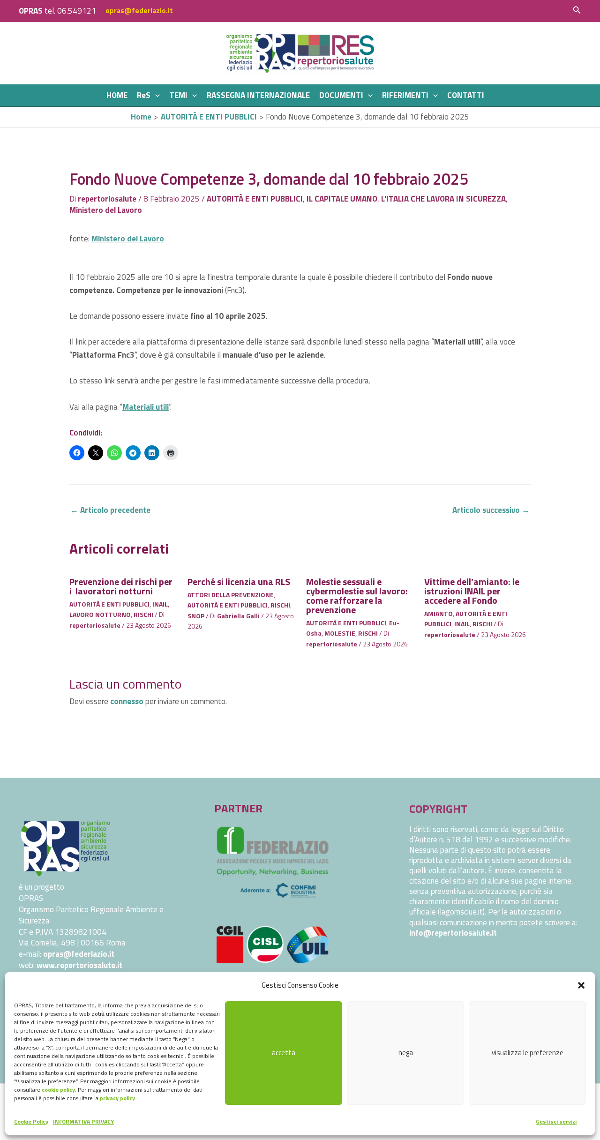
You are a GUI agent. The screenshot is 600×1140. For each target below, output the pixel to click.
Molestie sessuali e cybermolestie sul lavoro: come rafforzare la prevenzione (357, 595)
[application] (155, 95)
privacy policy (117, 1098)
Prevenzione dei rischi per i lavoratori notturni (120, 586)
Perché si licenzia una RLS (239, 581)
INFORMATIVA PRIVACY (83, 1121)
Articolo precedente (110, 510)
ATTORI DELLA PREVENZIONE (231, 595)
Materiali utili (145, 407)
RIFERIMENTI (405, 95)
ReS (143, 95)
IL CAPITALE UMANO (342, 199)
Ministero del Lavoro (105, 210)
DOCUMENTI (341, 95)
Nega (405, 1052)
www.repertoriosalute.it (79, 965)
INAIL (160, 604)
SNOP (196, 616)
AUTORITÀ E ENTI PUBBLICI (255, 199)
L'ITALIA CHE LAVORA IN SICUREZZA (443, 199)
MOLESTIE (339, 633)
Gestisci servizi (556, 1121)
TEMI (178, 95)
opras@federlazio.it (139, 10)
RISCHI (143, 614)
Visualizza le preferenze (527, 1052)
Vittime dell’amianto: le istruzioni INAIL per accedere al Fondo (471, 591)
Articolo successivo (491, 510)
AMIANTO (438, 613)
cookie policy (58, 1089)
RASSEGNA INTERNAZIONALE (258, 95)
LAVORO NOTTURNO (100, 614)
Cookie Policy (31, 1121)
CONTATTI (465, 95)
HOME (117, 95)
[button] (581, 985)
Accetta (283, 1052)
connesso (126, 701)
